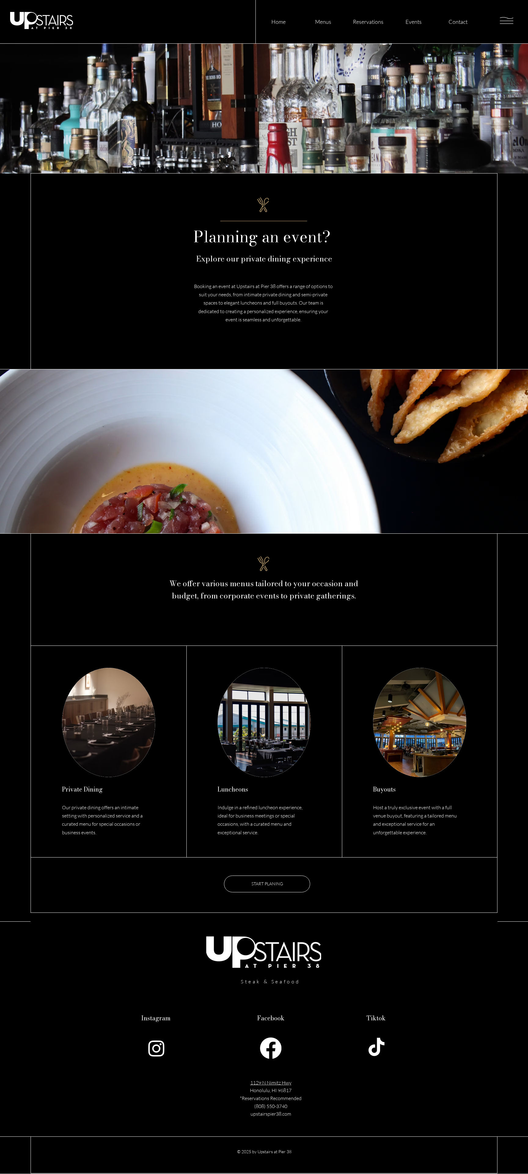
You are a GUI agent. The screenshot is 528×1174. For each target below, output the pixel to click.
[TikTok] (376, 1048)
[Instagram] (156, 1048)
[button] (507, 20)
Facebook (270, 1018)
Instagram (155, 1018)
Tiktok (376, 1018)
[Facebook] (270, 1048)
